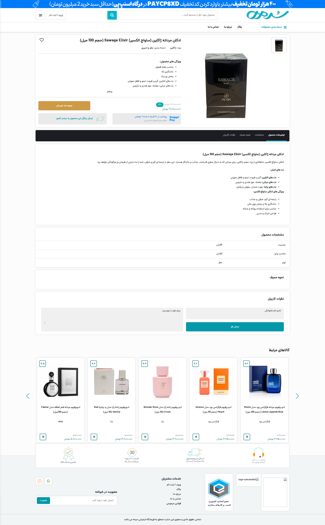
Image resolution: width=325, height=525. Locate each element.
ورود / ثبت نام (174, 485)
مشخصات (259, 135)
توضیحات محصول (276, 135)
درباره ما (228, 27)
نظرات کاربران (229, 135)
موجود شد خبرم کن (64, 105)
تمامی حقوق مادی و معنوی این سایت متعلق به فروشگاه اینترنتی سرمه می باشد (162, 520)
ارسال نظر (235, 326)
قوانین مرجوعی (173, 504)
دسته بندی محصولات (271, 27)
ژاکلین (173, 48)
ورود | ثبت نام (56, 15)
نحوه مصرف (245, 135)
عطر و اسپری (147, 48)
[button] (297, 396)
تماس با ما (213, 27)
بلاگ (239, 27)
